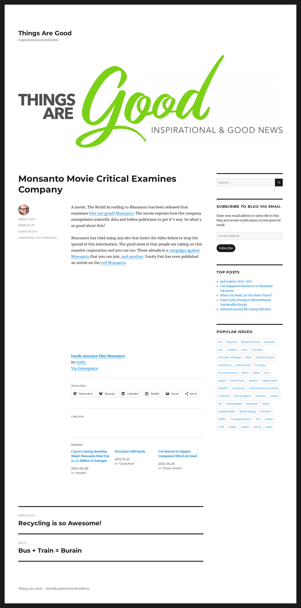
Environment (227, 372)
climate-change (229, 357)
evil (38, 237)
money (261, 396)
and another (132, 256)
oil (220, 403)
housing (238, 388)
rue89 (81, 362)
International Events (263, 388)
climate (257, 349)
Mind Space (242, 396)
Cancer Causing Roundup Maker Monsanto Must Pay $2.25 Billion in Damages (90, 456)
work (268, 426)
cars (244, 349)
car (220, 349)
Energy (260, 365)
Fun (266, 372)
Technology (247, 411)
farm (245, 372)
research (252, 403)
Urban (268, 419)
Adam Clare (26, 219)
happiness (269, 380)
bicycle (232, 342)
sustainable (226, 411)
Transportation (240, 419)
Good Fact (237, 380)
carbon (232, 349)
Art (220, 342)
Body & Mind (250, 342)
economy (225, 365)
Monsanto (125, 213)
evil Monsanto (113, 262)
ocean (274, 396)
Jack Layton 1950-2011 (236, 281)
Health (223, 388)
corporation (26, 237)
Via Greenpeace (84, 368)
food (256, 372)
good (222, 380)
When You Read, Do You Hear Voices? (246, 295)
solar (266, 403)
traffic (222, 419)
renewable (234, 403)
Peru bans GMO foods (130, 451)
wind (257, 426)
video (232, 426)
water (245, 426)
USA (221, 426)
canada (269, 342)
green (253, 380)
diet (248, 357)
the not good (102, 213)
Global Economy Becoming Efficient (245, 309)
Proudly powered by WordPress (68, 589)
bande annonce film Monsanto (98, 356)
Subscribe (226, 248)
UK (258, 419)
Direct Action (27, 231)
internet (224, 396)
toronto (265, 411)
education (243, 365)
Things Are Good (45, 33)
